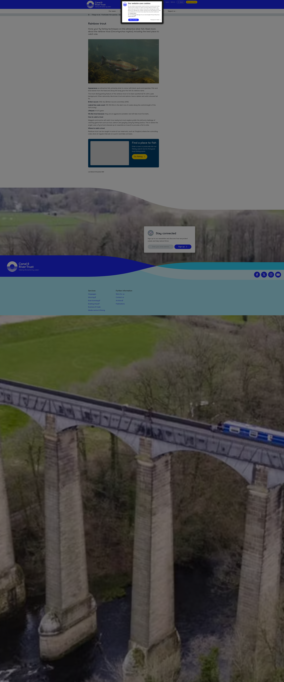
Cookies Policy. (133, 13)
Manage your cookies (155, 19)
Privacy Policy (131, 16)
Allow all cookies (133, 19)
